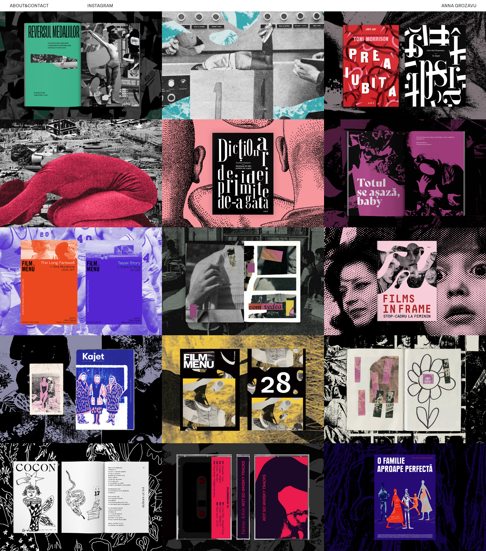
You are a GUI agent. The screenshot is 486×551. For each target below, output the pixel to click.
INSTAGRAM (100, 5)
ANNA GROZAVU (458, 5)
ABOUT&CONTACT (29, 5)
